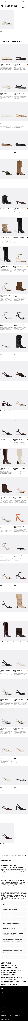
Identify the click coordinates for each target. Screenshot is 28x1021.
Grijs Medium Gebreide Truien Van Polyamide (10, 982)
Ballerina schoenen (5, 965)
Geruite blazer (16, 984)
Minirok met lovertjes (12, 979)
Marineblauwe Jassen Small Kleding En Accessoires (11, 977)
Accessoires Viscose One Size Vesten (8, 974)
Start (2, 858)
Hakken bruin (13, 965)
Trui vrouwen (23, 981)
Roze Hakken (16, 968)
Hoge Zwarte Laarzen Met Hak (7, 968)
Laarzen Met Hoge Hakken (6, 967)
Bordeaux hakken (12, 972)
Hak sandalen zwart (5, 970)
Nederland (3, 1015)
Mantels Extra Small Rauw (6, 975)
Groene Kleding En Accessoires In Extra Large (10, 981)
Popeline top (3, 979)
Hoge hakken (15, 858)
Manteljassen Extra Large (6, 984)
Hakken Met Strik (4, 972)
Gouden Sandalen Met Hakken (16, 970)
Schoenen (7, 858)
